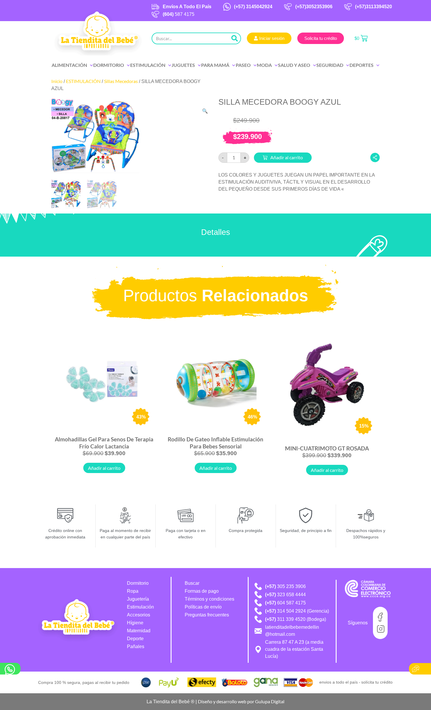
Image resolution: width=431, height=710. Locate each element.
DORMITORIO (108, 65)
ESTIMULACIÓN (147, 65)
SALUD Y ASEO (294, 65)
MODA (264, 65)
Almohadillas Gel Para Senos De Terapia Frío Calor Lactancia (104, 443)
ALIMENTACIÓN (69, 65)
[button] (205, 111)
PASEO (243, 65)
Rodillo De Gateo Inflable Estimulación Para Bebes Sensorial (215, 443)
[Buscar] (234, 38)
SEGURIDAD (329, 65)
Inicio (56, 81)
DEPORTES (361, 65)
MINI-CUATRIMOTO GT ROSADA (327, 448)
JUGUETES (183, 65)
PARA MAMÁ (215, 65)
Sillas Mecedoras (121, 81)
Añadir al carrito (286, 157)
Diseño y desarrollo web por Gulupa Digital (241, 701)
